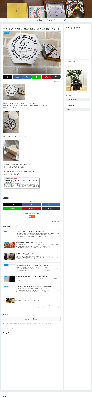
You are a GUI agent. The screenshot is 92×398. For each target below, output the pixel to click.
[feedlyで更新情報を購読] (30, 216)
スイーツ (6, 197)
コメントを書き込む (31, 319)
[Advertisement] (15, 349)
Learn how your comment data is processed (38, 324)
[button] (56, 77)
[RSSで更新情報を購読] (33, 216)
